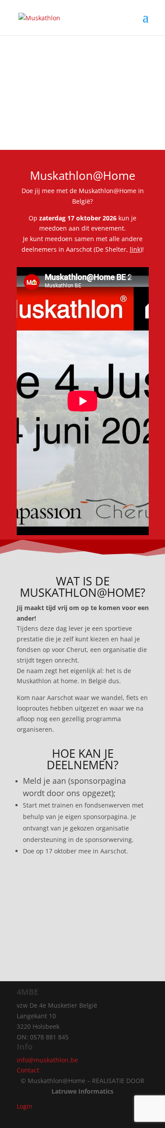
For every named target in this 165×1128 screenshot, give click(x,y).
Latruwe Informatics (82, 1091)
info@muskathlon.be (47, 1060)
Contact (28, 1070)
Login (25, 1106)
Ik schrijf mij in (82, 887)
